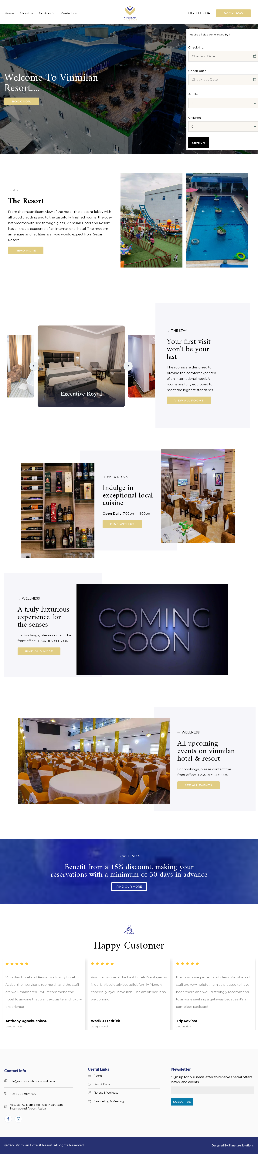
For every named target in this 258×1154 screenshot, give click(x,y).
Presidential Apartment (81, 394)
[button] (34, 366)
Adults (193, 94)
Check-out (197, 71)
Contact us (69, 13)
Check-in (196, 47)
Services (45, 13)
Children (194, 117)
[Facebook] (8, 1119)
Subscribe (182, 1101)
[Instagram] (18, 1119)
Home (9, 13)
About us (26, 13)
